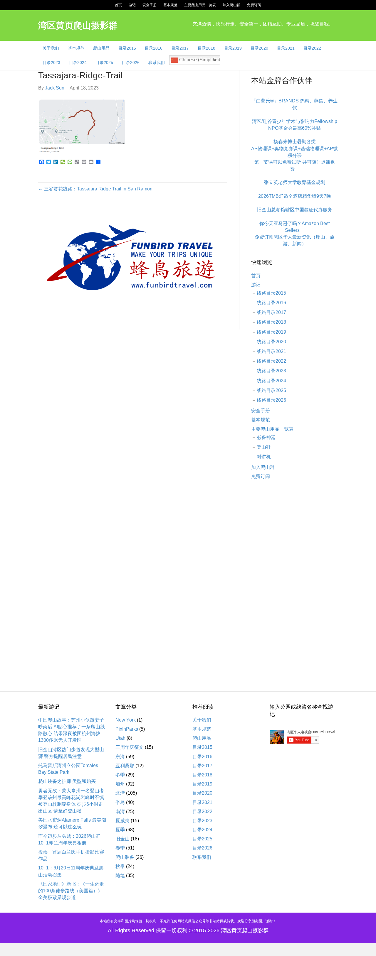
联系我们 (156, 62)
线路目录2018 (271, 322)
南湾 (120, 811)
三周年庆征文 (129, 747)
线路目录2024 (271, 380)
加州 (120, 783)
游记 (132, 5)
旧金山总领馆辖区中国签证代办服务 (294, 209)
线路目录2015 (271, 292)
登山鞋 (264, 447)
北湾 (120, 793)
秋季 (120, 866)
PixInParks (126, 729)
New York (125, 719)
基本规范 (170, 5)
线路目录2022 (271, 361)
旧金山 (122, 838)
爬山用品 (101, 48)
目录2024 (78, 62)
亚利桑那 (124, 765)
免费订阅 (254, 5)
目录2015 (127, 48)
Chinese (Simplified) (199, 59)
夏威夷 (122, 820)
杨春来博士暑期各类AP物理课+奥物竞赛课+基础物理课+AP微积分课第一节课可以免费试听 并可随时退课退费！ (294, 155)
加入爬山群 (231, 5)
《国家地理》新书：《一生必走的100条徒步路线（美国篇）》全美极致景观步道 (71, 890)
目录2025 (104, 62)
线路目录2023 (271, 370)
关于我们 (51, 48)
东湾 (120, 756)
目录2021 (286, 48)
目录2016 (153, 48)
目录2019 (233, 48)
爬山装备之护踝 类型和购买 (67, 781)
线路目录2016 (271, 302)
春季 (120, 847)
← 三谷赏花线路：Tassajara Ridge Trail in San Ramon (95, 188)
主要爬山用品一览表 (200, 5)
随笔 (120, 875)
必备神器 (266, 437)
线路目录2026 (271, 400)
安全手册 (149, 5)
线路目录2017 (271, 312)
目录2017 (180, 48)
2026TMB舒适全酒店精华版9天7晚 (294, 196)
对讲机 (264, 456)
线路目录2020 (271, 341)
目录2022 (312, 48)
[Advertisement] (294, 580)
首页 (118, 5)
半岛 (120, 802)
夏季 (120, 829)
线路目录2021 (271, 351)
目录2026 (131, 62)
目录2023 (51, 62)
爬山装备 (124, 857)
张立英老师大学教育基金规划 (294, 182)
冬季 (120, 774)
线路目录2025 (271, 390)
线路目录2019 (271, 332)
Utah (120, 738)
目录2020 (259, 48)
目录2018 (206, 48)
